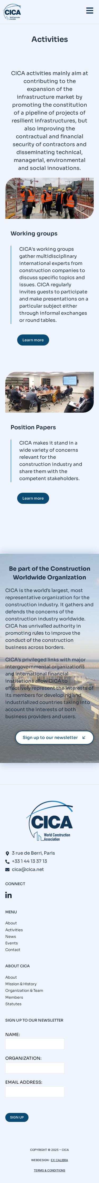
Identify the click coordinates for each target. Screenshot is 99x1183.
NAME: (12, 1034)
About (11, 923)
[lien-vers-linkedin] (8, 895)
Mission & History (20, 984)
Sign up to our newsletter (50, 737)
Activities (14, 930)
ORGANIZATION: (23, 1058)
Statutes (13, 1004)
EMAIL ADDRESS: (23, 1082)
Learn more (33, 340)
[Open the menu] (90, 10)
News (10, 936)
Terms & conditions (49, 1170)
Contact (12, 949)
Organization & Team (24, 990)
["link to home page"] (12, 12)
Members (14, 997)
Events (11, 943)
